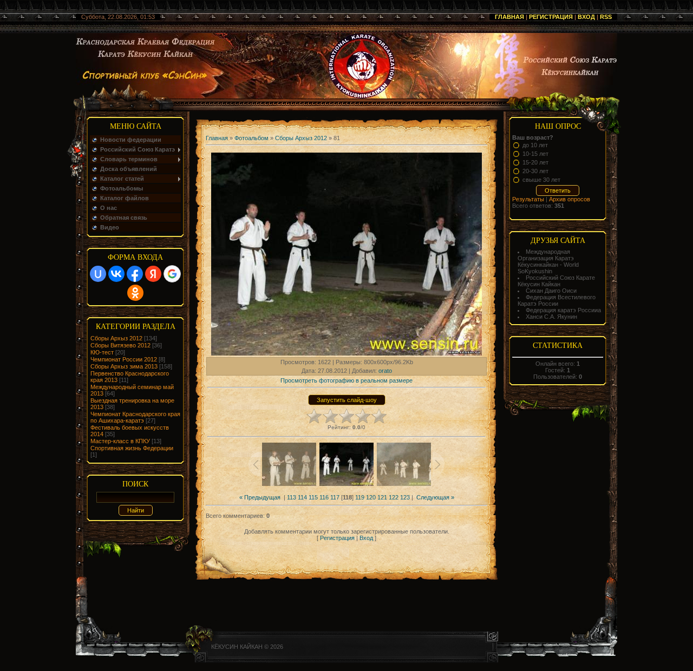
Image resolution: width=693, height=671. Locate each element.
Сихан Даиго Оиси (551, 290)
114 (302, 497)
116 (324, 497)
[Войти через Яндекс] (153, 274)
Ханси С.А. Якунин (551, 316)
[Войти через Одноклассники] (135, 293)
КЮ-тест (102, 352)
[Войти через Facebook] (135, 274)
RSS (606, 17)
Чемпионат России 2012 (123, 359)
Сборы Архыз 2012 (116, 338)
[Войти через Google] (172, 273)
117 (334, 497)
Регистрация (551, 17)
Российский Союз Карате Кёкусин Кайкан (556, 280)
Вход (586, 17)
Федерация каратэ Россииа (563, 310)
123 (405, 497)
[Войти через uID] (98, 274)
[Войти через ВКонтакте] (116, 274)
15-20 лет (535, 162)
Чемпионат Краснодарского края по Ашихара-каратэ (135, 417)
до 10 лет (535, 145)
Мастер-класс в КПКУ (120, 441)
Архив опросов (569, 199)
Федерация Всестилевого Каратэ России (557, 300)
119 (359, 497)
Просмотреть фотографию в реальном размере (346, 380)
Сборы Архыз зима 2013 (124, 366)
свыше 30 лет (541, 179)
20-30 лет (535, 171)
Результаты (528, 199)
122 (393, 497)
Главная (509, 17)
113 (291, 497)
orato (385, 370)
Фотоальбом (251, 138)
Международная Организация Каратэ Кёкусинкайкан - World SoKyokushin (548, 261)
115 (313, 497)
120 (371, 497)
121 (382, 497)
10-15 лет (535, 153)
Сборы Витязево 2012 (120, 345)
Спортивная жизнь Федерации (131, 448)
